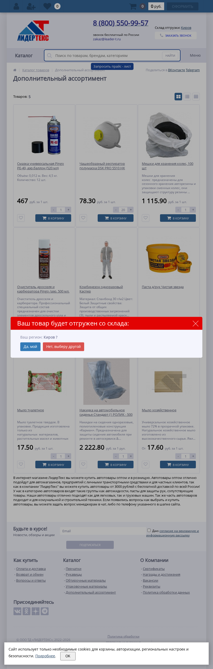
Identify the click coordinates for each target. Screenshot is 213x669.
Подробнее (45, 655)
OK (67, 656)
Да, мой (30, 346)
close (195, 323)
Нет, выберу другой (63, 346)
